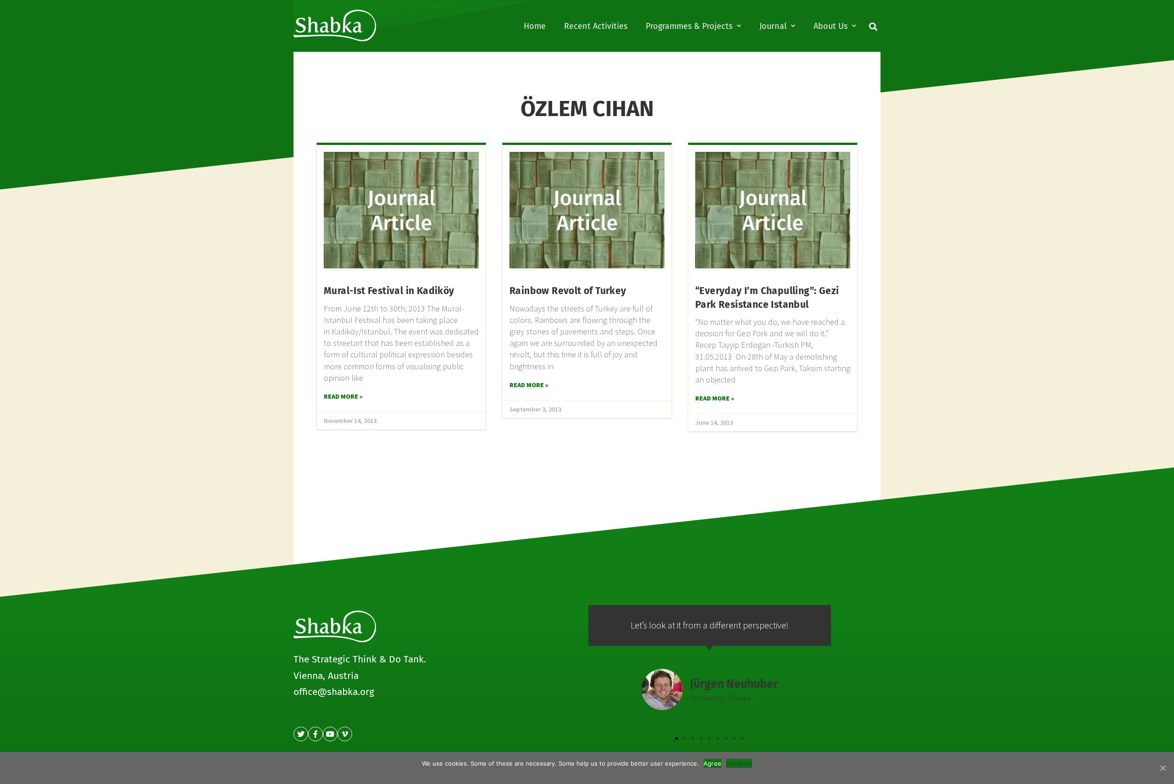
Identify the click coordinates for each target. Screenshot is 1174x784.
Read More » (343, 396)
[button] (676, 738)
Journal (772, 26)
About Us (830, 26)
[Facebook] (315, 734)
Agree (712, 763)
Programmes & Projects (689, 26)
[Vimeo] (345, 734)
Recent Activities (595, 26)
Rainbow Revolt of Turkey (567, 291)
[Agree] (1162, 768)
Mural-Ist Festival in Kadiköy (389, 291)
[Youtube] (330, 734)
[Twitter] (301, 734)
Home (535, 26)
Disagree (739, 763)
